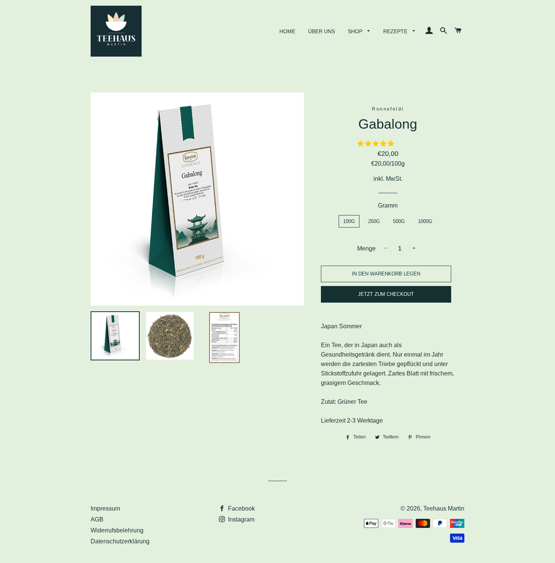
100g (349, 221)
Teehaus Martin (443, 508)
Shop (356, 31)
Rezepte (396, 31)
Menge (366, 248)
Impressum (105, 508)
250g (374, 221)
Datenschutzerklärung (120, 541)
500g (399, 221)
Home (287, 31)
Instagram (240, 519)
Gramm (388, 205)
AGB (97, 519)
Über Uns (321, 31)
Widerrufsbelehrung (117, 530)
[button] (376, 143)
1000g (425, 221)
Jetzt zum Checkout (386, 294)
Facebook (241, 508)
